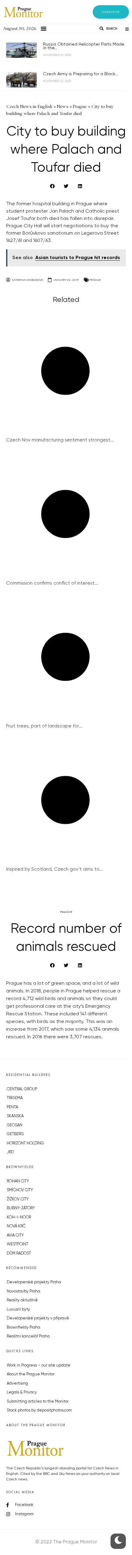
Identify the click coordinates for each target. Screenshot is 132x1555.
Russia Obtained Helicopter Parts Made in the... (83, 46)
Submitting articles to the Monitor (37, 1402)
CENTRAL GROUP (22, 1089)
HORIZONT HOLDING (25, 1143)
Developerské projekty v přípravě (38, 1318)
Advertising (17, 1384)
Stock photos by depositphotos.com (39, 1410)
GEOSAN (14, 1125)
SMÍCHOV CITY (20, 1190)
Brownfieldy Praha (23, 1328)
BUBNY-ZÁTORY (21, 1208)
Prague (95, 280)
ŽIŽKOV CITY (18, 1199)
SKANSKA (15, 1116)
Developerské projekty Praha (34, 1282)
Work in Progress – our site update (38, 1365)
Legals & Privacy (22, 1392)
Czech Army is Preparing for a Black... (80, 74)
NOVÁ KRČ (16, 1226)
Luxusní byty (18, 1309)
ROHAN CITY (18, 1181)
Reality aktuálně (22, 1300)
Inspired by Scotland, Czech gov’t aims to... (54, 869)
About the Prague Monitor (30, 1374)
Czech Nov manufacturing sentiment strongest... (60, 440)
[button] (111, 12)
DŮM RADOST (19, 1254)
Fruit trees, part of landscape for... (44, 726)
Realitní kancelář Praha (28, 1336)
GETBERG (15, 1134)
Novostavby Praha (23, 1291)
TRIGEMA (15, 1098)
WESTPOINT (17, 1244)
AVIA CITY (15, 1235)
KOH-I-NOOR (19, 1217)
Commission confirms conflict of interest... (52, 583)
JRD (10, 1152)
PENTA (12, 1107)
